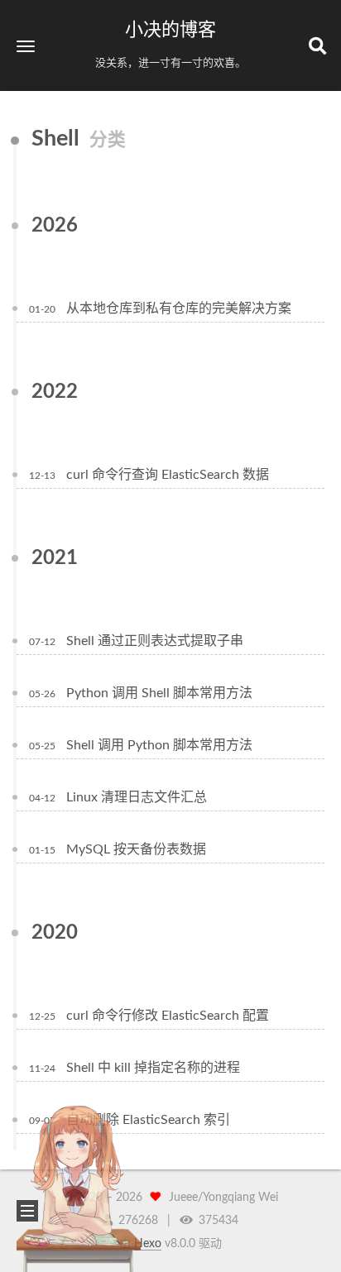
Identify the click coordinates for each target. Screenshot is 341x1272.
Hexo (147, 1244)
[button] (25, 45)
